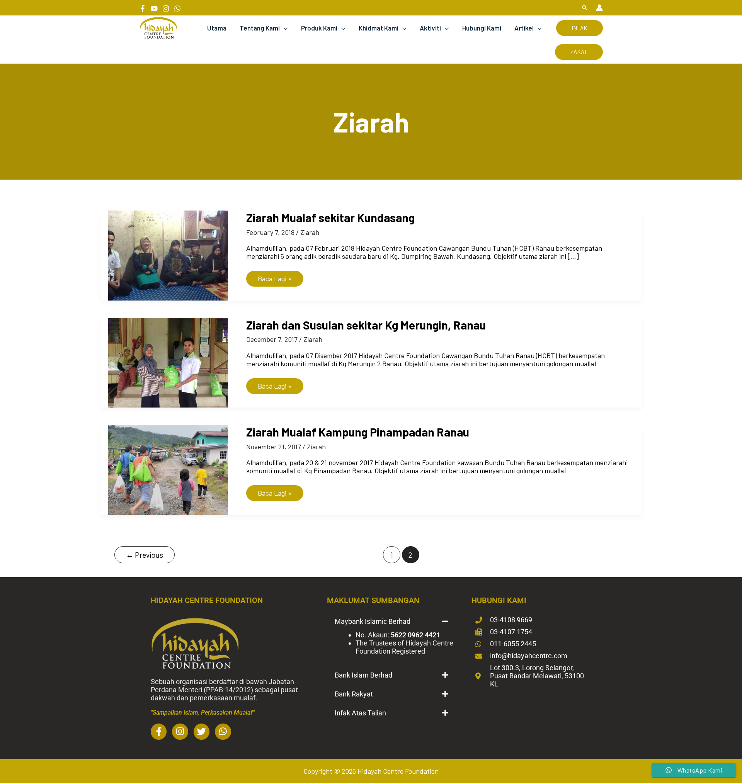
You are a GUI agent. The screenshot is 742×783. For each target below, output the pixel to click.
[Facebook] (142, 8)
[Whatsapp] (177, 8)
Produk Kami (319, 28)
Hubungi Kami (481, 28)
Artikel (524, 28)
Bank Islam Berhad (363, 675)
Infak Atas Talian (360, 713)
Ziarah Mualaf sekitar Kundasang (330, 217)
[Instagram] (165, 8)
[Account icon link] (599, 7)
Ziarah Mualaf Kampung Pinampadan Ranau (357, 432)
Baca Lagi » (274, 277)
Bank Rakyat (354, 694)
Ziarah (309, 232)
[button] (584, 7)
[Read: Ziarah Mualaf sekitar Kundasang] (168, 254)
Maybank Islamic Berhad (372, 621)
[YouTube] (154, 8)
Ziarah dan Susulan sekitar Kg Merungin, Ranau (366, 325)
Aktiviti (430, 28)
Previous (144, 554)
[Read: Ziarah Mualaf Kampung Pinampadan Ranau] (168, 469)
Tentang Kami (260, 28)
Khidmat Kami (378, 28)
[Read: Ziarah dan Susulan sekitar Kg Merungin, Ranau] (168, 361)
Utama (216, 28)
